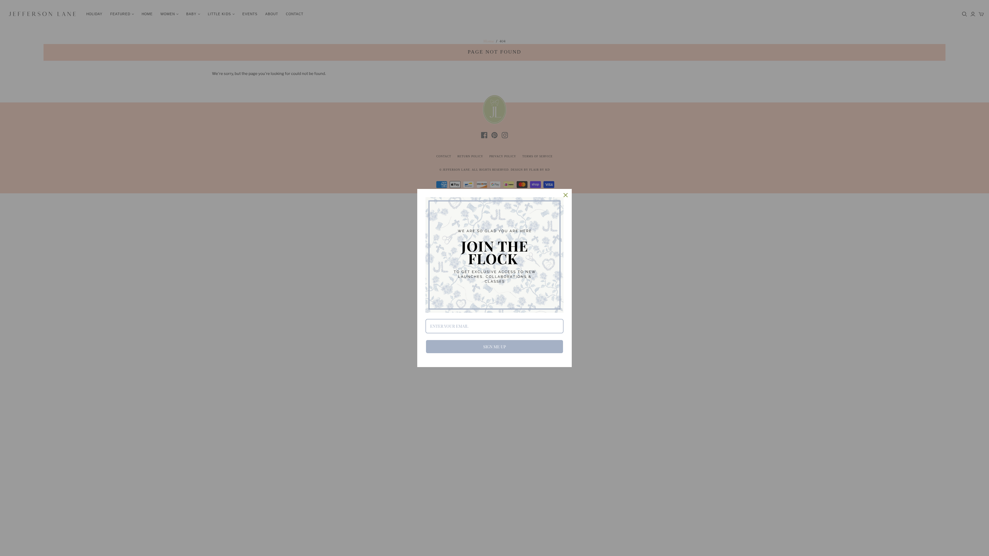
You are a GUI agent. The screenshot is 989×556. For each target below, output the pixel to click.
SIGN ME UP (494, 346)
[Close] (565, 195)
